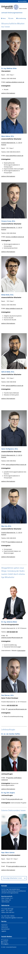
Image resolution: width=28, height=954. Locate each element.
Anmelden (23, 1)
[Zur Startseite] (14, 7)
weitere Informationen (8, 93)
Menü (4, 18)
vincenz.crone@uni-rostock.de (15, 237)
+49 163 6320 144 (12, 632)
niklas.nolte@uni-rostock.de (14, 308)
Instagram (5, 944)
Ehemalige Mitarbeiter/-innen (12, 878)
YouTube (5, 942)
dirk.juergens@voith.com (15, 799)
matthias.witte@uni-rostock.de (15, 82)
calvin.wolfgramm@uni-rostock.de (16, 464)
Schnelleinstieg (22, 18)
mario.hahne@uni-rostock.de (14, 155)
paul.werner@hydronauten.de (17, 709)
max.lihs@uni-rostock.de (14, 542)
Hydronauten (21, 650)
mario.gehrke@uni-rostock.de (17, 866)
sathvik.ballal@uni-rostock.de (14, 385)
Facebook (5, 940)
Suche (11, 18)
